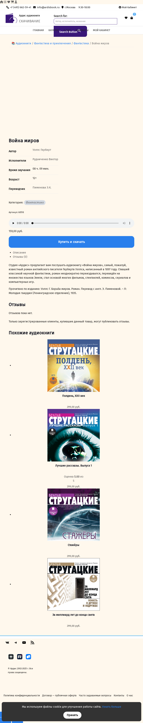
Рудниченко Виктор (45, 159)
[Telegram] (16, 643)
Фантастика (35, 202)
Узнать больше (111, 706)
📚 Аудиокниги (21, 43)
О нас (67, 30)
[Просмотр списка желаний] (126, 18)
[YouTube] (24, 643)
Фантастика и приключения (52, 43)
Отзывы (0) (20, 256)
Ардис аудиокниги (29, 15)
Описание (19, 252)
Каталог (53, 30)
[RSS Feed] (32, 643)
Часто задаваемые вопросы (95, 695)
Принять (72, 715)
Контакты (82, 30)
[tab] (73, 253)
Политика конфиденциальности (21, 695)
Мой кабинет (129, 7)
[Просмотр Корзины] (131, 18)
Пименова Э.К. (42, 187)
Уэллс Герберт (42, 149)
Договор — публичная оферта (59, 695)
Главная (38, 30)
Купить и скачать (71, 242)
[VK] (7, 643)
